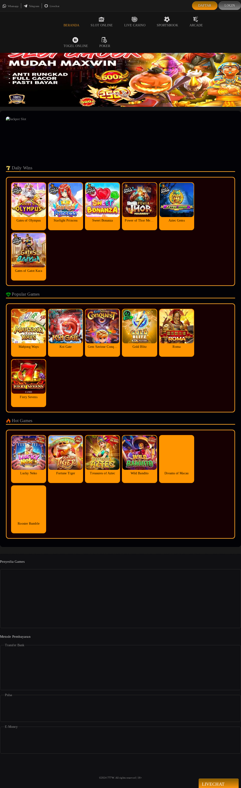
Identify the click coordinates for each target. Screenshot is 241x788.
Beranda (72, 25)
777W (110, 777)
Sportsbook (167, 25)
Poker (104, 46)
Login (230, 5)
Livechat (54, 6)
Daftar (204, 5)
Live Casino (134, 25)
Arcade (196, 25)
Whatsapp (13, 6)
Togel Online (76, 46)
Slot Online (102, 25)
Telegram (33, 6)
